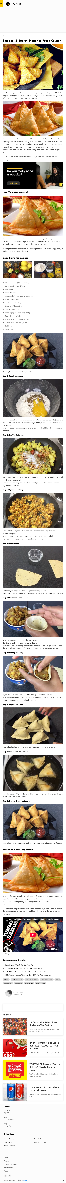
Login (6, 1157)
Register (6, 1161)
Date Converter (9, 1142)
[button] (63, 1181)
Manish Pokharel (19, 992)
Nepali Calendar (9, 1145)
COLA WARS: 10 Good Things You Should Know (44, 1089)
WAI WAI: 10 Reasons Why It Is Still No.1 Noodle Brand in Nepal (44, 1066)
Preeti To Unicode (40, 1139)
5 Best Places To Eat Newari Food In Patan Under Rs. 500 (25, 972)
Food (5, 36)
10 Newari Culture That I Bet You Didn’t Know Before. (24, 968)
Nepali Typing (9, 1139)
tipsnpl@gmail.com (8, 1127)
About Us (7, 1171)
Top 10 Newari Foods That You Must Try (19, 965)
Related (7, 1014)
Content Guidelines (10, 1164)
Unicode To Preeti (40, 1142)
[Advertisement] (33, 20)
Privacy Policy (8, 1167)
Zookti (25, 1180)
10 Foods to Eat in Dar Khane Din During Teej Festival (43, 1024)
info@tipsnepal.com (8, 1125)
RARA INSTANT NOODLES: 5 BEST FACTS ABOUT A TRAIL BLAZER (44, 1045)
